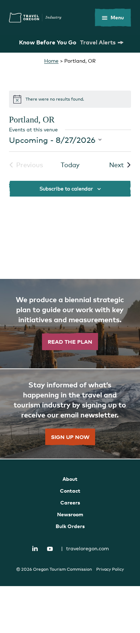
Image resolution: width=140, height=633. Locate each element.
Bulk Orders (70, 526)
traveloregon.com (85, 548)
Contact (70, 491)
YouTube (49, 548)
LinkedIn (35, 548)
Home (51, 61)
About (70, 479)
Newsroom (70, 514)
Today (70, 165)
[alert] (70, 99)
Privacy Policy (110, 569)
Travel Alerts (98, 42)
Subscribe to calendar (66, 188)
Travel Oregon (35, 18)
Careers (70, 502)
